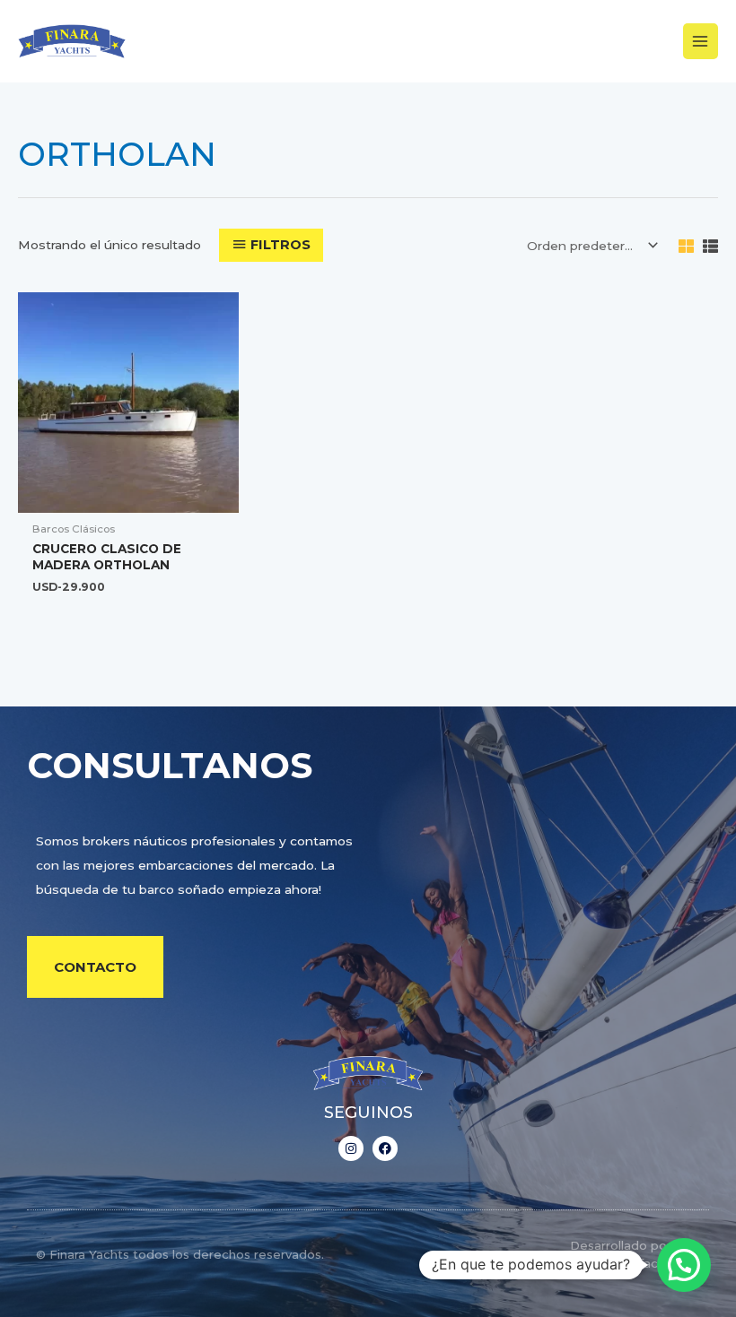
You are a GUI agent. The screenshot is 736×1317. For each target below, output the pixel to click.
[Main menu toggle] (700, 40)
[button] (684, 1265)
